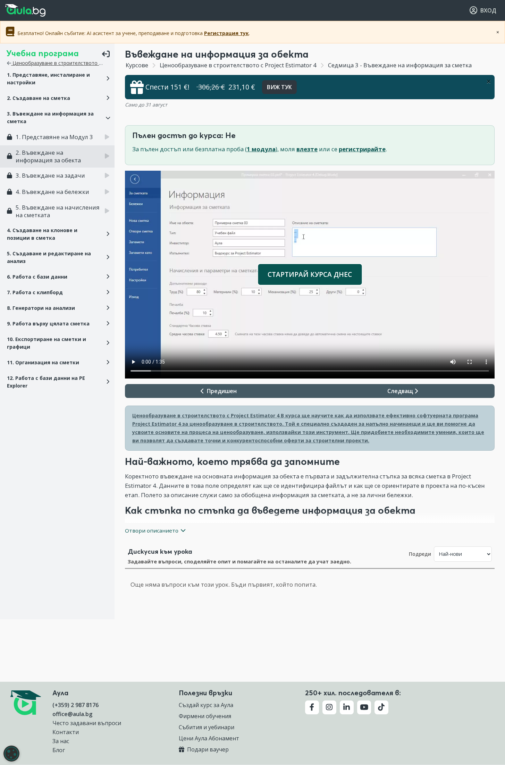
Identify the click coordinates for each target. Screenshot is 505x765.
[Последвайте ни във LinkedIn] (347, 707)
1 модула (261, 149)
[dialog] (11, 754)
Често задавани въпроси (86, 723)
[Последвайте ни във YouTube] (364, 707)
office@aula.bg (72, 714)
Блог (58, 750)
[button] (57, 79)
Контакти (65, 732)
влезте (307, 149)
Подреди (420, 554)
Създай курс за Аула (206, 705)
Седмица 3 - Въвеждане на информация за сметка (399, 65)
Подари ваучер (207, 749)
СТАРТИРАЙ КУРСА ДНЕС (310, 274)
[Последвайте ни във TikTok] (381, 707)
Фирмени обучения (205, 716)
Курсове (137, 65)
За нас (60, 741)
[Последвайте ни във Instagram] (329, 707)
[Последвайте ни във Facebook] (312, 707)
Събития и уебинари (206, 727)
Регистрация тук (226, 33)
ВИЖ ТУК (279, 87)
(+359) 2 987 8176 (75, 705)
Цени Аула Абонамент (209, 738)
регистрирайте (362, 149)
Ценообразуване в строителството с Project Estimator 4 (78, 63)
